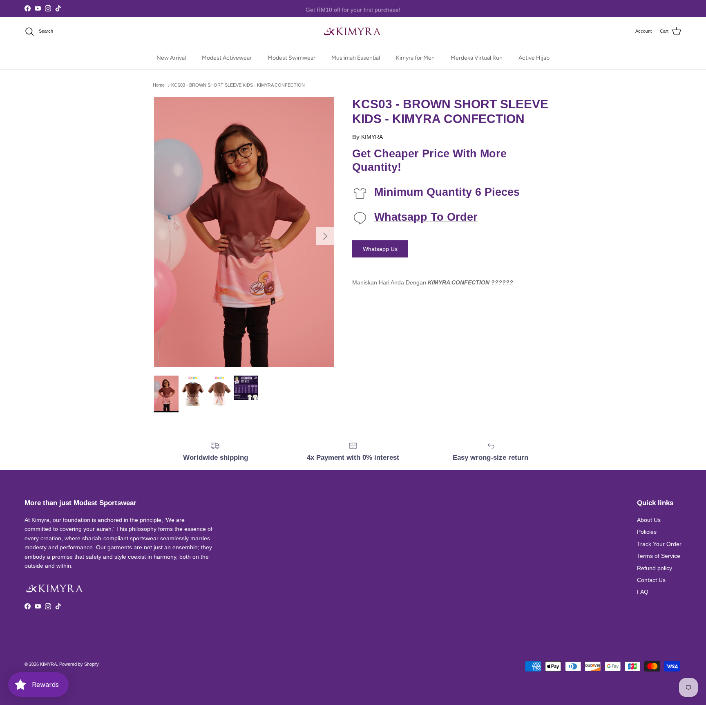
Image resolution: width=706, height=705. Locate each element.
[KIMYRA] (353, 31)
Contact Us (651, 580)
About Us (649, 520)
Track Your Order (659, 544)
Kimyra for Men (415, 57)
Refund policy (654, 568)
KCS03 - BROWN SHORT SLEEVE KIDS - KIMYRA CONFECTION (238, 85)
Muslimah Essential (355, 57)
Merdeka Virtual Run (477, 57)
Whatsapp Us (380, 249)
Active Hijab (534, 57)
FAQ (642, 592)
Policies (647, 531)
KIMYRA (372, 137)
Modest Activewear (227, 57)
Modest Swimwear (291, 57)
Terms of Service (658, 556)
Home (159, 85)
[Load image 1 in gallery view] (244, 232)
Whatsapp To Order (426, 217)
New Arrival (171, 57)
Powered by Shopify (79, 664)
